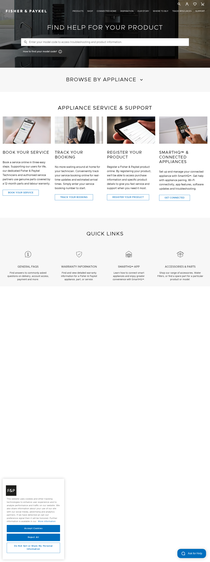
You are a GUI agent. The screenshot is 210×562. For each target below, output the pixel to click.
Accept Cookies (33, 528)
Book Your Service (20, 193)
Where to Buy (160, 11)
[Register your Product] (131, 130)
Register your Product (128, 197)
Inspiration (127, 11)
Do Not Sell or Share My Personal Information (33, 547)
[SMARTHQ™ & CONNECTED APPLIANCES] (183, 130)
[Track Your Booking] (79, 130)
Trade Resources (181, 11)
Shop (90, 11)
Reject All (33, 537)
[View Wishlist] (195, 4)
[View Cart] (203, 4)
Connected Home (106, 11)
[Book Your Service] (27, 130)
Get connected (175, 198)
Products (78, 11)
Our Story (143, 11)
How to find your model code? (40, 51)
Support (200, 11)
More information (47, 522)
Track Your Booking (74, 197)
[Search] (179, 4)
